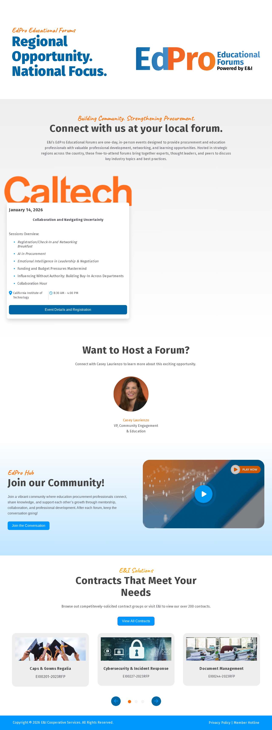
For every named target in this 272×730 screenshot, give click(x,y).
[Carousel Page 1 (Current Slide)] (129, 701)
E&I (16, 87)
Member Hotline (246, 723)
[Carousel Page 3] (142, 701)
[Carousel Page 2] (136, 701)
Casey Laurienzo (136, 420)
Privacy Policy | (221, 723)
